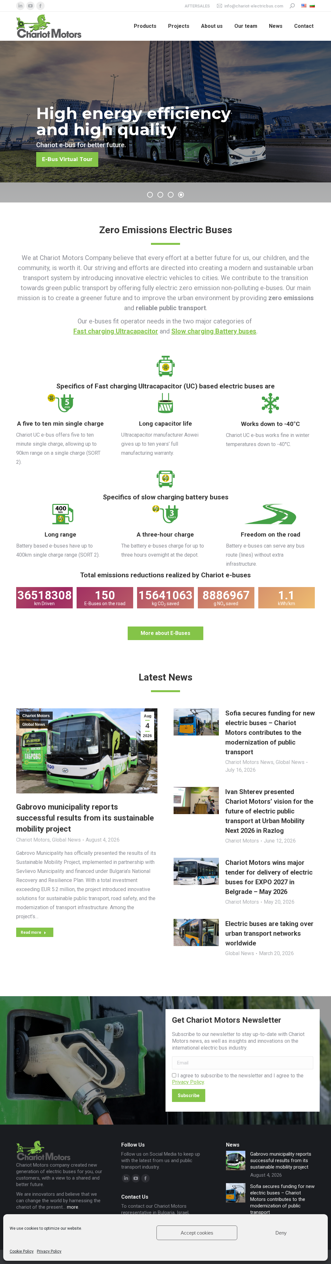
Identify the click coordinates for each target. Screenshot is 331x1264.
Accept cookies (197, 1233)
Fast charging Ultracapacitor (115, 331)
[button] (150, 194)
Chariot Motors (36, 716)
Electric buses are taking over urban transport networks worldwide (269, 933)
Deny (281, 1233)
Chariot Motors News (249, 762)
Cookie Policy (22, 1251)
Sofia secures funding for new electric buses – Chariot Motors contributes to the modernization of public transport (270, 732)
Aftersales (197, 6)
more (72, 1207)
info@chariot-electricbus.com (253, 6)
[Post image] (235, 1160)
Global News (33, 724)
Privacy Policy (49, 1251)
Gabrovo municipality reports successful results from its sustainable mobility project (85, 818)
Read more (31, 932)
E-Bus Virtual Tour (77, 159)
